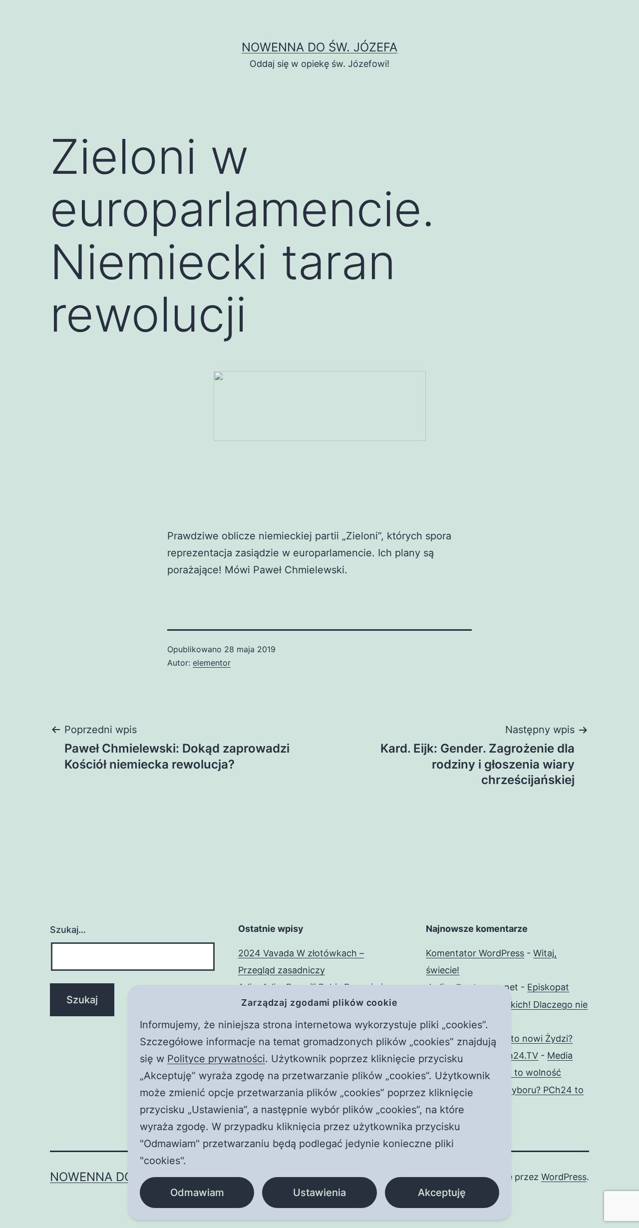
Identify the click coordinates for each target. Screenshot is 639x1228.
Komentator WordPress (475, 953)
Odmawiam (197, 1193)
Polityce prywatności (216, 1059)
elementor (212, 663)
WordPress (564, 1177)
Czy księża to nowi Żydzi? (518, 1038)
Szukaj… (68, 929)
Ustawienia (319, 1193)
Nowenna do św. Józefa (319, 47)
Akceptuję (442, 1193)
